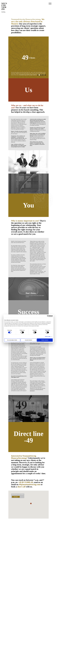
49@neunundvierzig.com (29, 484)
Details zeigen (48, 336)
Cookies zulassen (44, 340)
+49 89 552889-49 (25, 482)
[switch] (22, 332)
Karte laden (16, 496)
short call (21, 487)
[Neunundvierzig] (4, 7)
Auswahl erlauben (28, 340)
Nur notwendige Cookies (12, 340)
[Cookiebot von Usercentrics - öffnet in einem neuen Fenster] (48, 316)
